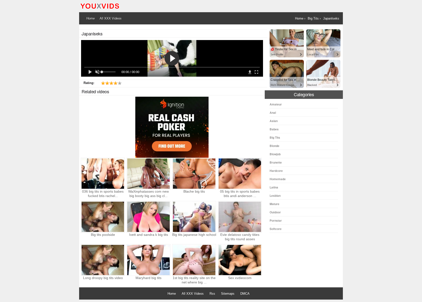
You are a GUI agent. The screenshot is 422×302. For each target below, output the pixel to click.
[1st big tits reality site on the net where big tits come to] (194, 260)
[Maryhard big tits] (148, 260)
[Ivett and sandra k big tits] (148, 217)
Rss (212, 293)
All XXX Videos (193, 293)
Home (172, 293)
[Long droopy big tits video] (103, 260)
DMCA (245, 293)
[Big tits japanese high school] (194, 217)
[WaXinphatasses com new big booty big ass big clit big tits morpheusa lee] (148, 173)
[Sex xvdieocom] (240, 260)
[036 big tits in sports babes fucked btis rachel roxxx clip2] (103, 173)
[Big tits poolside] (103, 217)
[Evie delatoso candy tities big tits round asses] (240, 217)
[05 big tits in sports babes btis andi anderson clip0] (240, 173)
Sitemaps (227, 293)
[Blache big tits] (194, 173)
